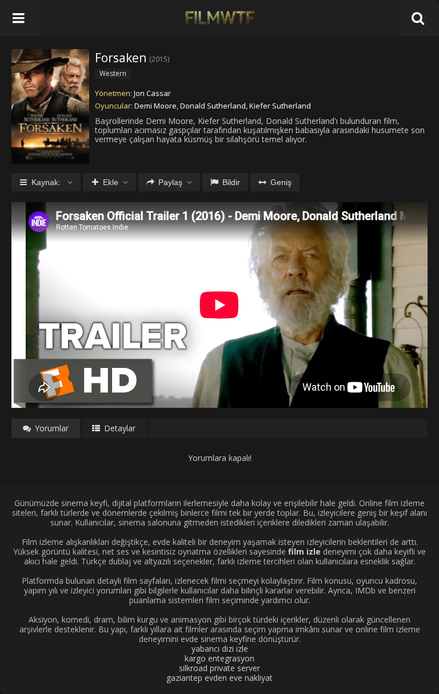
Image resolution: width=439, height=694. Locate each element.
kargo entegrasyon (219, 658)
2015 (159, 59)
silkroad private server (219, 668)
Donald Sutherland (213, 106)
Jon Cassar (152, 93)
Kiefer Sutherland (280, 106)
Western (112, 73)
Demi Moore (155, 106)
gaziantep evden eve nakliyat (219, 677)
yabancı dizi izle (219, 648)
